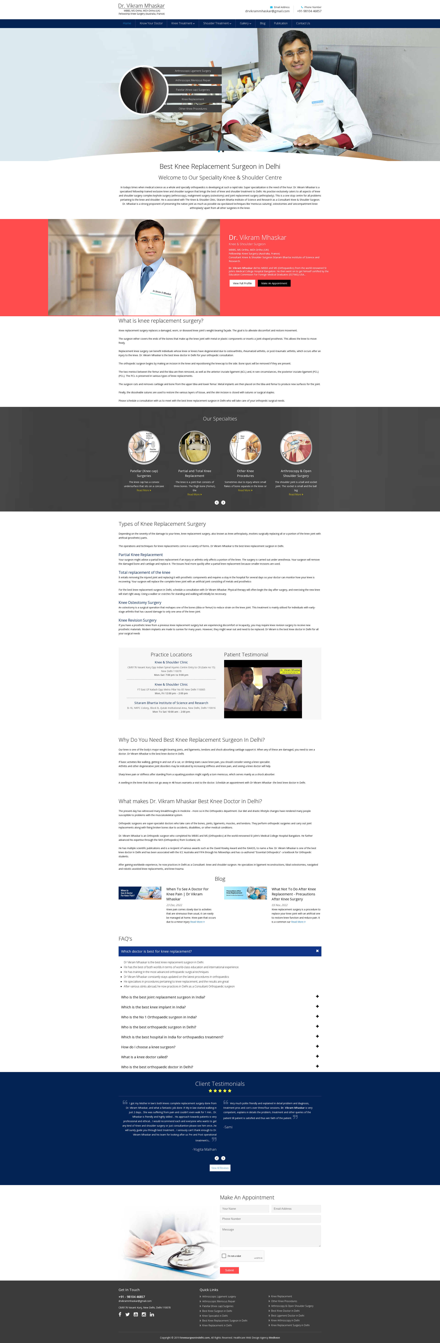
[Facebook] (120, 1314)
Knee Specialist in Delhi (215, 1315)
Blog (262, 23)
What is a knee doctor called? (144, 1057)
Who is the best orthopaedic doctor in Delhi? (157, 1067)
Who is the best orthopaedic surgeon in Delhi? (158, 1027)
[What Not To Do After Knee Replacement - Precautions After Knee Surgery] (245, 898)
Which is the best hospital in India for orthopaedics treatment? (172, 1037)
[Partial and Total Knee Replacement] (296, 460)
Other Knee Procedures (193, 108)
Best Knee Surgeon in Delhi (217, 1311)
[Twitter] (127, 1314)
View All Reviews (220, 1168)
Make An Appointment (274, 283)
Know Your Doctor (151, 23)
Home (127, 23)
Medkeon (274, 1337)
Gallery (244, 23)
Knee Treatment (182, 23)
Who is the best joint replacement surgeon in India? (163, 997)
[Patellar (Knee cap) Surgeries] (245, 460)
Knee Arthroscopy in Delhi (285, 1320)
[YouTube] (136, 1314)
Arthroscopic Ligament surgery (219, 1296)
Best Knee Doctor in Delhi (285, 1310)
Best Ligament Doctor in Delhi (287, 1315)
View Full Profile (242, 283)
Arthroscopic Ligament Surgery (193, 70)
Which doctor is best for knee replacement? (156, 951)
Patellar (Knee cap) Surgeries (193, 89)
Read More (143, 490)
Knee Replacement (193, 99)
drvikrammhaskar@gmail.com (267, 11)
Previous (223, 502)
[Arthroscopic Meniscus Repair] (195, 460)
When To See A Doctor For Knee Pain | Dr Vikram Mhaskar (187, 894)
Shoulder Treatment (216, 23)
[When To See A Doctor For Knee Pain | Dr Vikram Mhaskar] (140, 898)
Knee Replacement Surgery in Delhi (290, 1325)
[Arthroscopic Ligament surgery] (144, 460)
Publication (281, 23)
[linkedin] (152, 1314)
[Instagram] (144, 1314)
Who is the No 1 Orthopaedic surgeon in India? (159, 1017)
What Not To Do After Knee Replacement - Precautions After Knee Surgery (294, 894)
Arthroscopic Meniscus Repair (193, 80)
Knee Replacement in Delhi (217, 1325)
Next (216, 502)
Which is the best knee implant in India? (153, 1007)
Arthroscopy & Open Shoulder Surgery (292, 1306)
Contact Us (303, 23)
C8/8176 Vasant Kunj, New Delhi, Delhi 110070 (145, 1307)
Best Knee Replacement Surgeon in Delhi (224, 1320)
